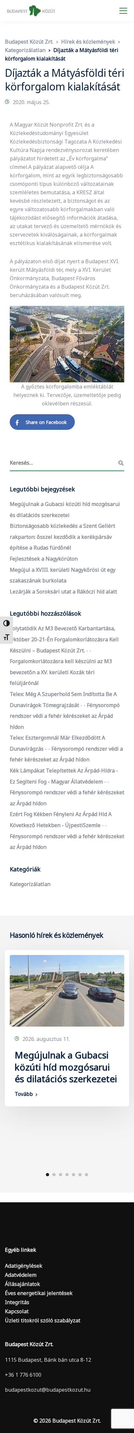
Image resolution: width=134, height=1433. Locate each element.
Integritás (17, 1302)
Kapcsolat (17, 1311)
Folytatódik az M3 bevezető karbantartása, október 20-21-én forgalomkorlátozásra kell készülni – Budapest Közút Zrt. (64, 639)
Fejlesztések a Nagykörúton (44, 558)
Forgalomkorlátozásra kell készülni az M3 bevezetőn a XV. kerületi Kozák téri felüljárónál (61, 672)
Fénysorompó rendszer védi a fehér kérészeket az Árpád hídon (65, 716)
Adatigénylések (23, 1265)
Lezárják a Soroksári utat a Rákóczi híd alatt (63, 591)
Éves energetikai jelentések (39, 1293)
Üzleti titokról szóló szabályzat (42, 1320)
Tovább (24, 1094)
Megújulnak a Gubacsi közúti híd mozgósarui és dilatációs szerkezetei (67, 1067)
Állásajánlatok (22, 1284)
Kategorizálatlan (30, 884)
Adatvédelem (20, 1274)
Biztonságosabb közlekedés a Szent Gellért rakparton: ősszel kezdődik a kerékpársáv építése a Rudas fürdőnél (62, 536)
